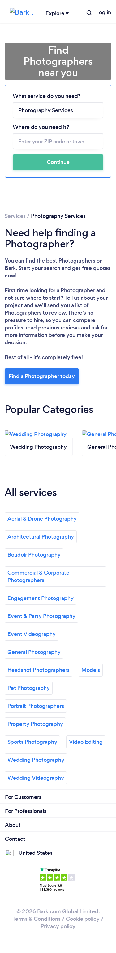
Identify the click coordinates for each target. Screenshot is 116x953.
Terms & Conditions (36, 919)
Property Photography (35, 724)
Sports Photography (32, 742)
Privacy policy (58, 926)
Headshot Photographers (38, 670)
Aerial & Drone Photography (42, 519)
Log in (103, 12)
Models (90, 670)
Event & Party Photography (41, 616)
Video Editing (86, 742)
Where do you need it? (41, 127)
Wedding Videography (35, 778)
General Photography (34, 652)
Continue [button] (58, 162)
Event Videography (31, 634)
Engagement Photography (40, 598)
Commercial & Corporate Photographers (38, 576)
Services (15, 216)
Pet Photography (28, 688)
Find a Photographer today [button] (42, 376)
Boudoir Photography (34, 554)
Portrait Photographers (35, 706)
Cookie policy (83, 919)
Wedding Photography (35, 760)
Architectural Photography (40, 536)
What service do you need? (47, 96)
